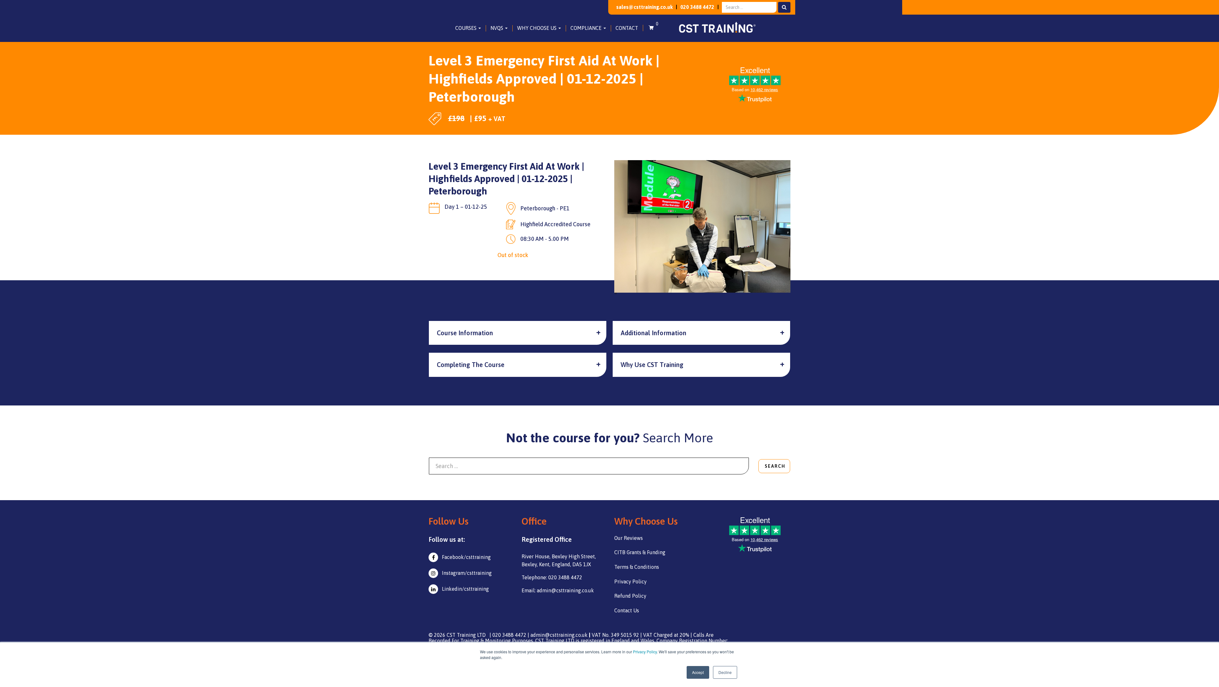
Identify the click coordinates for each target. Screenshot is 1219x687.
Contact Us (626, 610)
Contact (627, 28)
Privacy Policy (645, 651)
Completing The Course (470, 364)
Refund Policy (630, 596)
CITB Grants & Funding (639, 552)
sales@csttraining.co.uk (644, 7)
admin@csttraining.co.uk (559, 635)
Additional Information (653, 333)
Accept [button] (698, 672)
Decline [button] (725, 672)
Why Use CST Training (652, 364)
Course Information (465, 333)
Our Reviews (628, 538)
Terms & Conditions (636, 567)
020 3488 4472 (697, 7)
